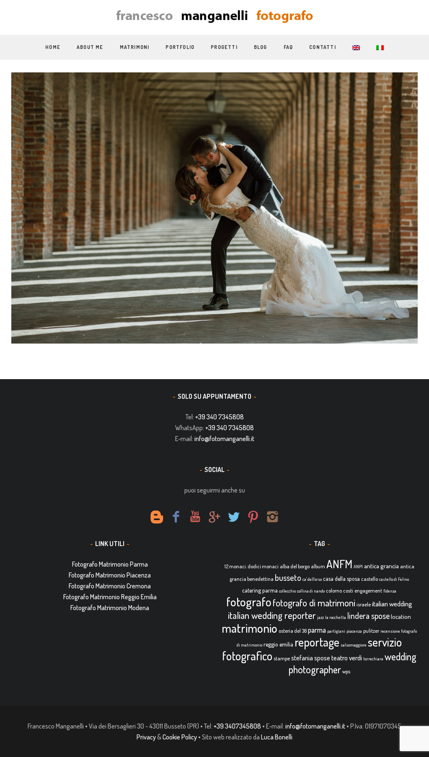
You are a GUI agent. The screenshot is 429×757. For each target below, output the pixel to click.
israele (364, 604)
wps (346, 671)
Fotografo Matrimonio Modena (109, 607)
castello (369, 578)
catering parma (260, 590)
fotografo (248, 601)
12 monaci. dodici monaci (252, 566)
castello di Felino (394, 579)
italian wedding (392, 603)
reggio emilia (278, 644)
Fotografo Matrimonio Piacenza (110, 575)
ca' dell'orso (312, 579)
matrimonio (249, 628)
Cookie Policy (180, 737)
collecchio (287, 591)
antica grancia (381, 566)
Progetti (224, 47)
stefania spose (310, 658)
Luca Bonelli (276, 737)
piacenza (354, 631)
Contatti (322, 47)
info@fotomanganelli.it (224, 438)
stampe (282, 658)
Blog (260, 47)
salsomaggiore (354, 645)
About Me (90, 47)
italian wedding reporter (272, 615)
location (401, 617)
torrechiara (373, 659)
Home (52, 47)
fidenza (389, 591)
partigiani (336, 631)
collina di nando (311, 591)
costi (348, 590)
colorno (334, 590)
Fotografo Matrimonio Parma (110, 564)
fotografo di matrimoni (314, 602)
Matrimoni (135, 47)
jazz (320, 617)
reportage (317, 641)
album (318, 566)
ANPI (358, 567)
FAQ (288, 47)
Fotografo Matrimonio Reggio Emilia (110, 597)
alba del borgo (295, 566)
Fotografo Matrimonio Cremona (110, 586)
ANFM (339, 564)
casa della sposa (341, 578)
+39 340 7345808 (219, 417)
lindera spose (368, 616)
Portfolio (179, 47)
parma (317, 629)
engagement (368, 590)
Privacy (146, 737)
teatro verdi (346, 657)
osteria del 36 (293, 630)
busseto (288, 577)
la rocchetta (335, 617)
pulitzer (371, 630)
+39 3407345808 (237, 726)
